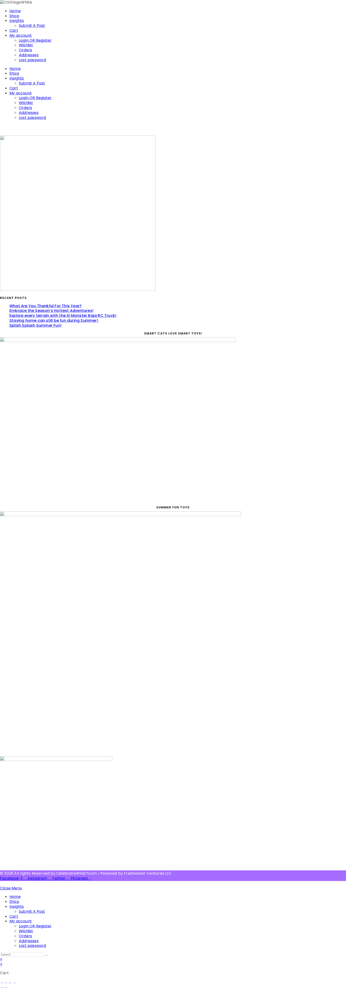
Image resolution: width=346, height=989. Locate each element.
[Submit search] (46, 955)
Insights (16, 20)
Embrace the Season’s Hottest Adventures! (51, 310)
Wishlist (26, 45)
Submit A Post (32, 25)
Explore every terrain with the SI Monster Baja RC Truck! (62, 315)
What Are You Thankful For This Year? (45, 306)
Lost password (32, 60)
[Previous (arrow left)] (1, 987)
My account (20, 35)
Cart (13, 30)
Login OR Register (35, 40)
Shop (14, 16)
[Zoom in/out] (1, 982)
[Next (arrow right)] (6, 987)
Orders (25, 50)
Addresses (29, 55)
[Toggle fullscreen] (6, 982)
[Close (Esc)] (14, 982)
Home (15, 11)
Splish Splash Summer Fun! (35, 325)
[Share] (10, 982)
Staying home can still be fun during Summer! (53, 320)
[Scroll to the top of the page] (1, 883)
